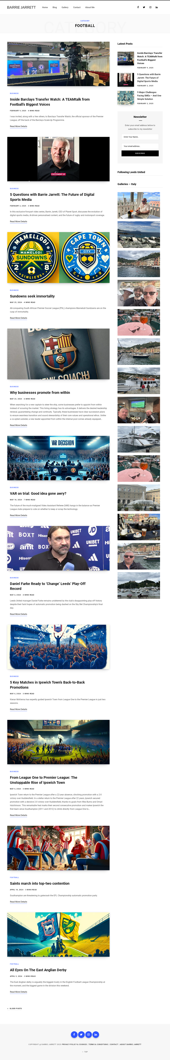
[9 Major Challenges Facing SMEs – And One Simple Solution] (127, 98)
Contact (114, 1044)
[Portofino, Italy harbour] (139, 364)
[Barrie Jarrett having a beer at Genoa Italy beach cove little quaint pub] (139, 540)
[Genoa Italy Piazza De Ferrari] (139, 510)
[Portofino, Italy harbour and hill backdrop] (139, 276)
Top (86, 1052)
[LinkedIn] (95, 1034)
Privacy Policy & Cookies (74, 1044)
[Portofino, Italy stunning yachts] (139, 452)
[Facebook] (74, 1034)
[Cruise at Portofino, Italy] (139, 393)
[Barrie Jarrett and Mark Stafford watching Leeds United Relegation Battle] (139, 423)
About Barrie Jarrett (130, 1044)
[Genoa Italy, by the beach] (139, 247)
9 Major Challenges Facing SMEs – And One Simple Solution (149, 95)
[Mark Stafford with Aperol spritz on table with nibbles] (139, 218)
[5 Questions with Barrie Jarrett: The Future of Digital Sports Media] (127, 80)
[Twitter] (81, 1034)
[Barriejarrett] (58, 64)
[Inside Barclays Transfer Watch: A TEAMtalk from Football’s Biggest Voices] (127, 60)
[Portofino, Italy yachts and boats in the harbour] (139, 598)
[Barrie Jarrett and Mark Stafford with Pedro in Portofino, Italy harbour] (139, 306)
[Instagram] (88, 1034)
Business (14, 93)
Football (14, 877)
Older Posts (16, 1008)
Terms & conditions (98, 1044)
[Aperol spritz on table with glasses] (139, 335)
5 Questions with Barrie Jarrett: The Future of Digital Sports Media (149, 78)
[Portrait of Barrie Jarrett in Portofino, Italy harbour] (139, 569)
